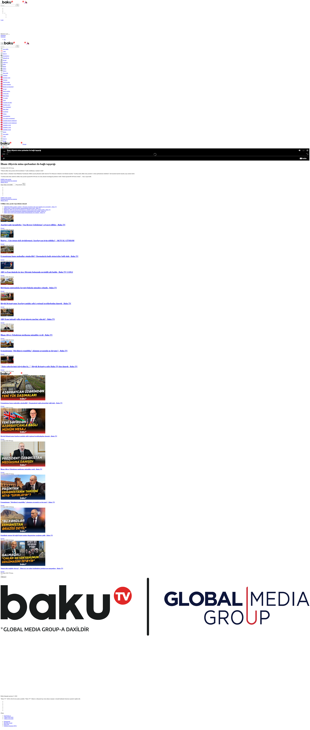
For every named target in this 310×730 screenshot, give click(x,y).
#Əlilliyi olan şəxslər (6, 179)
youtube (6, 147)
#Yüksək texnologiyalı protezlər (9, 180)
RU (5, 39)
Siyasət (24, 144)
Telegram (3, 36)
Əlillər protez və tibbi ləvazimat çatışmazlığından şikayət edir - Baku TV (22, 208)
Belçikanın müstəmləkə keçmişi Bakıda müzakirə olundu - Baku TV (29, 288)
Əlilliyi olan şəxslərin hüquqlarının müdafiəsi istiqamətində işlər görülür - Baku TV (25, 211)
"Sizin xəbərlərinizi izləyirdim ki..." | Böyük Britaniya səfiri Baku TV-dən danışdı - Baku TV (39, 366)
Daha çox (3, 577)
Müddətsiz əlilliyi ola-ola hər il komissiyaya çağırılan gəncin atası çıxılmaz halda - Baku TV (27, 209)
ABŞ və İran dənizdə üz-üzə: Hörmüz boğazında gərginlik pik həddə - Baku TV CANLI (37, 272)
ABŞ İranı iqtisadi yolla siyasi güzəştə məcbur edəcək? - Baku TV (28, 319)
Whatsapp (3, 35)
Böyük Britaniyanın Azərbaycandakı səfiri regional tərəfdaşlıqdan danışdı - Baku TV (36, 303)
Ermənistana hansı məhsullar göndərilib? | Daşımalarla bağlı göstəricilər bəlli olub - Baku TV (39, 256)
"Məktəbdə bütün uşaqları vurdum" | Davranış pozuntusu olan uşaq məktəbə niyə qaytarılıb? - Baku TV (30, 206)
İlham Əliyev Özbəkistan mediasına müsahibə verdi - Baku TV (27, 335)
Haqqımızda (7, 721)
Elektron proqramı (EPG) (10, 726)
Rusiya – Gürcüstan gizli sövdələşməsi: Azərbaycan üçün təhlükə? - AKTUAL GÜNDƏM (37, 240)
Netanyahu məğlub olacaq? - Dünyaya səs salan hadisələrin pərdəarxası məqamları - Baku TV (32, 568)
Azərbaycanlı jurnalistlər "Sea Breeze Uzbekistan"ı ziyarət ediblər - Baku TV (33, 225)
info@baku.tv (7, 716)
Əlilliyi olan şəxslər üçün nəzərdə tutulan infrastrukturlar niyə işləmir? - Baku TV (24, 212)
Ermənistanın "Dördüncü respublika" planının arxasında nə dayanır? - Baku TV (34, 351)
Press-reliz (6, 724)
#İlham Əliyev (4, 182)
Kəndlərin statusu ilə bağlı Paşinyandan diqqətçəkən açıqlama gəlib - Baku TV (27, 535)
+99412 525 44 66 (8, 718)
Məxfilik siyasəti (8, 723)
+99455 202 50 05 (8, 717)
